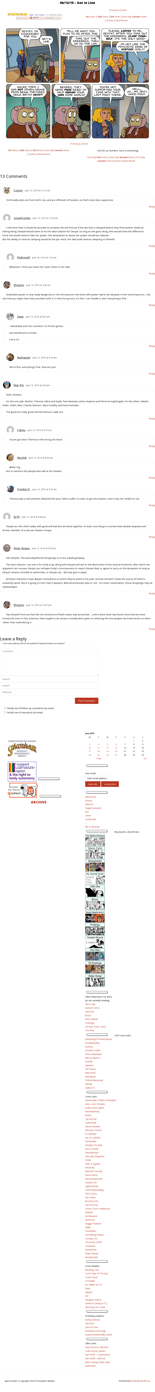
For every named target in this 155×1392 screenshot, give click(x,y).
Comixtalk (90, 1280)
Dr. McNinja (90, 1133)
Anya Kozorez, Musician (96, 1347)
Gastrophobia (91, 1152)
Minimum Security (93, 1171)
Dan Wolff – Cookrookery (97, 1354)
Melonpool (90, 1076)
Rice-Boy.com (91, 1201)
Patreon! (89, 804)
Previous (114, 10)
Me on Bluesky (92, 826)
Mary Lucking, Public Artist (97, 1362)
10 (90, 748)
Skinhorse (90, 1219)
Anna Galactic (91, 1019)
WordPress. (144, 1380)
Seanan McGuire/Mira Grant (98, 1334)
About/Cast (90, 796)
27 (116, 755)
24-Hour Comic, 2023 (95, 1026)
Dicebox (89, 1046)
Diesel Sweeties (92, 1126)
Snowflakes (90, 1231)
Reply (152, 206)
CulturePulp (90, 1122)
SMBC (88, 1227)
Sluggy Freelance (93, 1223)
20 (116, 751)
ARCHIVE (38, 802)
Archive (110, 20)
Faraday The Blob (93, 1145)
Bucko (88, 1115)
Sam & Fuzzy (91, 1204)
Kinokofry (89, 1167)
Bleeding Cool (92, 1269)
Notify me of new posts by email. (25, 712)
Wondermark (91, 1257)
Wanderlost (90, 1249)
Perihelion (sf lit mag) (95, 1330)
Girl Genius (90, 1069)
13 (116, 748)
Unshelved (90, 1246)
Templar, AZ (91, 1238)
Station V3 (90, 1087)
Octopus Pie (91, 1182)
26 (107, 755)
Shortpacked (91, 1216)
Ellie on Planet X (92, 1057)
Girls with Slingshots (94, 1156)
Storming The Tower (95, 1307)
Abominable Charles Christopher (101, 1100)
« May (98, 758)
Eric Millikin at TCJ (93, 1284)
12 (107, 748)
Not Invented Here (94, 1178)
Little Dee (89, 1011)
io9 (86, 1295)
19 (107, 751)
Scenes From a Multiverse (97, 1208)
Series (90, 16)
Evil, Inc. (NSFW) (92, 1137)
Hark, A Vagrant (92, 1163)
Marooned (90, 1072)
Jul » (145, 758)
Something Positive (94, 1234)
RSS (87, 811)
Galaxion (89, 1065)
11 (98, 748)
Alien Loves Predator (95, 1104)
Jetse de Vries (91, 1327)
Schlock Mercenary (94, 1080)
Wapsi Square (92, 1253)
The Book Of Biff (93, 1242)
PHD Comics (91, 1193)
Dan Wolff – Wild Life (95, 1358)
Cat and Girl (90, 1119)
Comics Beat (91, 1277)
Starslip (88, 1084)
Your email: (90, 773)
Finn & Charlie (92, 1148)
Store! (88, 815)
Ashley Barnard (92, 1319)
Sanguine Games (93, 1299)
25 (98, 755)
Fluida (133, 1380)
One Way (89, 1030)
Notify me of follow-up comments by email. (30, 708)
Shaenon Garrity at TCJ (96, 1303)
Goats (88, 1160)
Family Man (90, 1141)
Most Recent (122, 20)
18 (98, 751)
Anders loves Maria (94, 1107)
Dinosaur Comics (93, 1130)
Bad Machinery (92, 1111)
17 (90, 751)
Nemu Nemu (91, 1175)
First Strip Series (135, 16)
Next (124, 10)
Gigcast (88, 1292)
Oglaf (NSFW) (91, 1186)
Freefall (88, 1061)
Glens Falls (90, 1004)
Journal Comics (92, 1007)
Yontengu (89, 1022)
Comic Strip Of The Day (96, 1273)
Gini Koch (89, 1323)
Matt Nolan (90, 1365)
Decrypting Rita (92, 1042)
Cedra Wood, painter (95, 1351)
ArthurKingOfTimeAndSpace (98, 1039)
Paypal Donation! (93, 808)
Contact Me (90, 819)
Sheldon (89, 1212)
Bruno (88, 1015)
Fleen (87, 1288)
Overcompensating (94, 1189)
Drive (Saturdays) (93, 1054)
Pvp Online (90, 1197)
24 (90, 755)
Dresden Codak (92, 1050)
